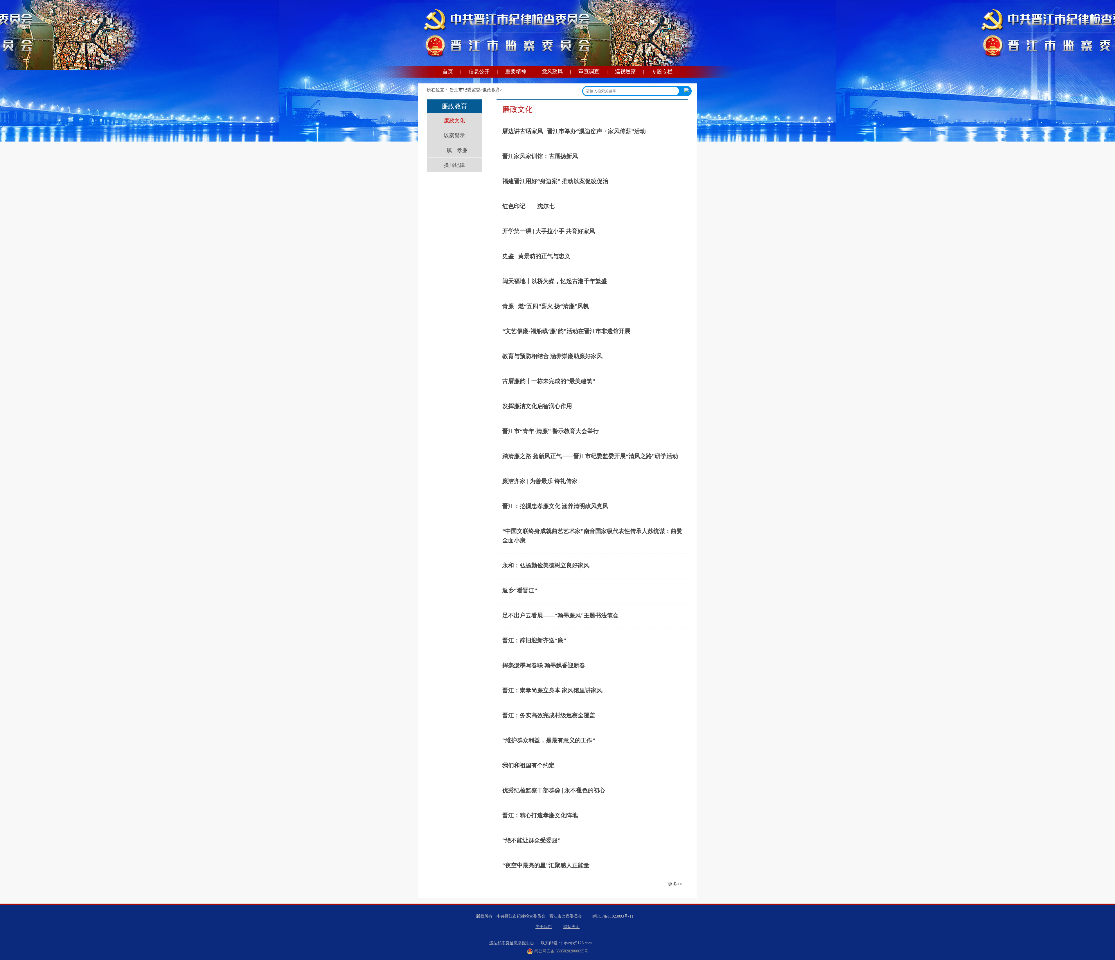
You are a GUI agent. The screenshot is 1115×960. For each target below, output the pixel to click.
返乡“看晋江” (519, 590)
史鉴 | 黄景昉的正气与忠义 (536, 256)
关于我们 (543, 927)
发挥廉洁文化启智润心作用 (537, 406)
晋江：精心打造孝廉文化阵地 (540, 815)
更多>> (675, 884)
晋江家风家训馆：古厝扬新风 (540, 156)
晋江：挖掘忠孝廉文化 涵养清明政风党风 (555, 506)
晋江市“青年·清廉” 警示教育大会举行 (550, 431)
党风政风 (552, 71)
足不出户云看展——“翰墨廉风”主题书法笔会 (560, 615)
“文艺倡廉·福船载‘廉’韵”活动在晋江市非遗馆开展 (566, 331)
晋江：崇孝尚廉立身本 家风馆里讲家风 (552, 690)
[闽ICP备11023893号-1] (612, 916)
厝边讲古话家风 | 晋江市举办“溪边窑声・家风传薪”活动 (574, 131)
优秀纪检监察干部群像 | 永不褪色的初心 (553, 790)
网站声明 (571, 927)
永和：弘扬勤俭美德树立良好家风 (545, 565)
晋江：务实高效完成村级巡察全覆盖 (548, 715)
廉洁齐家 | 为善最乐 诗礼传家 (540, 481)
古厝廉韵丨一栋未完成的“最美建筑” (548, 381)
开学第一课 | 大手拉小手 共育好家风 (548, 231)
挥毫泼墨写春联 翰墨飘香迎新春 (543, 665)
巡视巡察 (625, 71)
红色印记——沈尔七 (528, 206)
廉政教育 (491, 89)
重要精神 (515, 71)
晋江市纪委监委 (465, 89)
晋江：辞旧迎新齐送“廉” (534, 640)
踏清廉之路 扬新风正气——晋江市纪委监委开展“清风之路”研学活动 (590, 456)
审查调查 (588, 71)
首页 (448, 71)
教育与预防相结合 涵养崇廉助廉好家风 (552, 356)
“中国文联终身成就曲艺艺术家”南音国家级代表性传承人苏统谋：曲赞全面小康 (592, 536)
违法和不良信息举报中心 (511, 943)
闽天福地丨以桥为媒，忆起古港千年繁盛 (554, 281)
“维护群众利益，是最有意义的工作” (548, 740)
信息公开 (479, 71)
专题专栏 (662, 71)
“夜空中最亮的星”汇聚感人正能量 (545, 865)
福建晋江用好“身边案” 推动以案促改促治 (555, 181)
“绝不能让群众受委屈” (531, 840)
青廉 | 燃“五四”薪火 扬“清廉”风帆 (545, 306)
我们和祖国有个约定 (528, 765)
